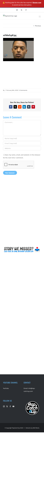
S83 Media (36, 428)
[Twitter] (7, 406)
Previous (38, 26)
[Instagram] (4, 406)
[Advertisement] (22, 74)
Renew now (37, 3)
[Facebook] (10, 406)
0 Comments (23, 90)
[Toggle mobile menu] (40, 16)
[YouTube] (13, 406)
